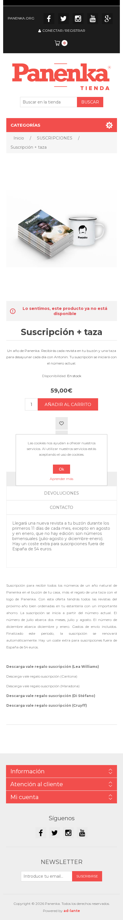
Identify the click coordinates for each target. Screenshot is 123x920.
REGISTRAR (75, 30)
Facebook (48, 18)
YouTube (92, 18)
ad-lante (72, 911)
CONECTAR (52, 30)
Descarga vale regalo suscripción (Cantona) (41, 676)
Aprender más (61, 479)
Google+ (107, 18)
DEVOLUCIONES (61, 493)
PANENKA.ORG (21, 18)
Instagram (78, 18)
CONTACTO (61, 507)
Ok (61, 469)
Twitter (63, 18)
